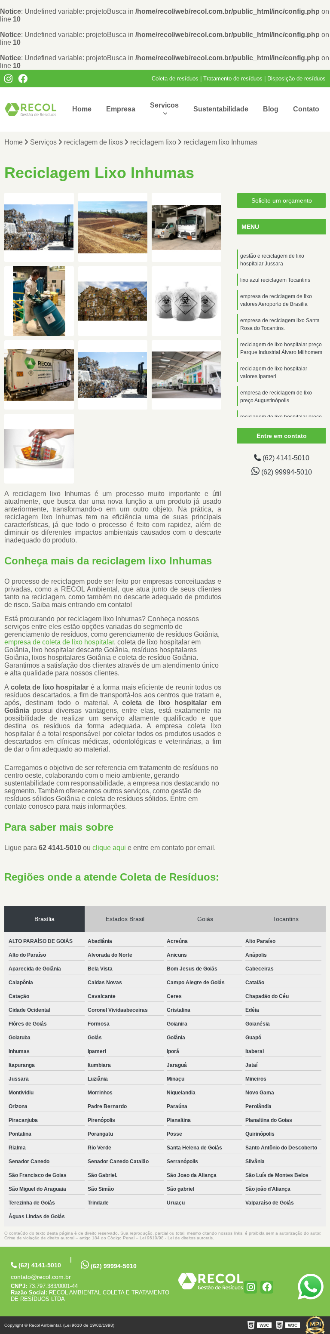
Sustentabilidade (220, 109)
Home (82, 109)
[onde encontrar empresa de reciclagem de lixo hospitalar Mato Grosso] (186, 227)
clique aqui (109, 847)
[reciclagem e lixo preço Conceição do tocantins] (39, 227)
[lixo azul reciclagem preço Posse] (113, 375)
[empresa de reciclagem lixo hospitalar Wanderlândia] (39, 375)
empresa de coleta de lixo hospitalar (59, 642)
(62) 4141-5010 (285, 458)
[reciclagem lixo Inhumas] (113, 227)
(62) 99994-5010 (286, 472)
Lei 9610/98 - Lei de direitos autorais (176, 1237)
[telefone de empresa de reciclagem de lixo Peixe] (186, 375)
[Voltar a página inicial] (30, 109)
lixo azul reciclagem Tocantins (275, 280)
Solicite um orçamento (281, 200)
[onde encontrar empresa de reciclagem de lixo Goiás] (113, 301)
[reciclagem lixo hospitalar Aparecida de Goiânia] (39, 301)
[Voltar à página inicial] (210, 1281)
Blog (270, 109)
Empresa (120, 109)
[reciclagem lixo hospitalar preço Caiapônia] (186, 301)
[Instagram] (8, 78)
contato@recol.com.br (41, 1276)
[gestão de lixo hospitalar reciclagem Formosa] (39, 449)
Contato (306, 109)
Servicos (164, 105)
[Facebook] (23, 78)
